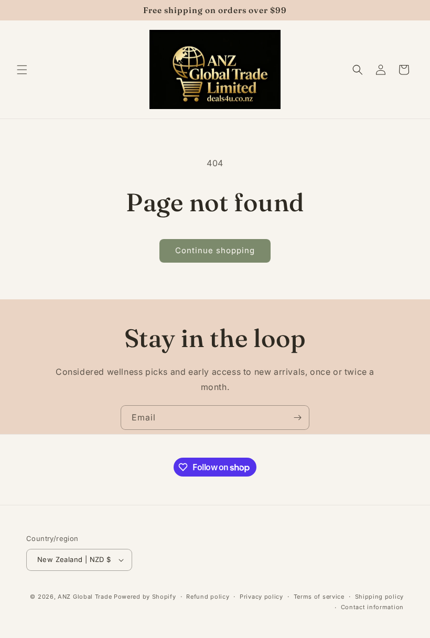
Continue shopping (215, 250)
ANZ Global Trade (85, 596)
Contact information (372, 607)
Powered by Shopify (145, 596)
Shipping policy (379, 596)
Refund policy (207, 596)
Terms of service (319, 596)
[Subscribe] (297, 417)
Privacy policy (261, 596)
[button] (22, 69)
